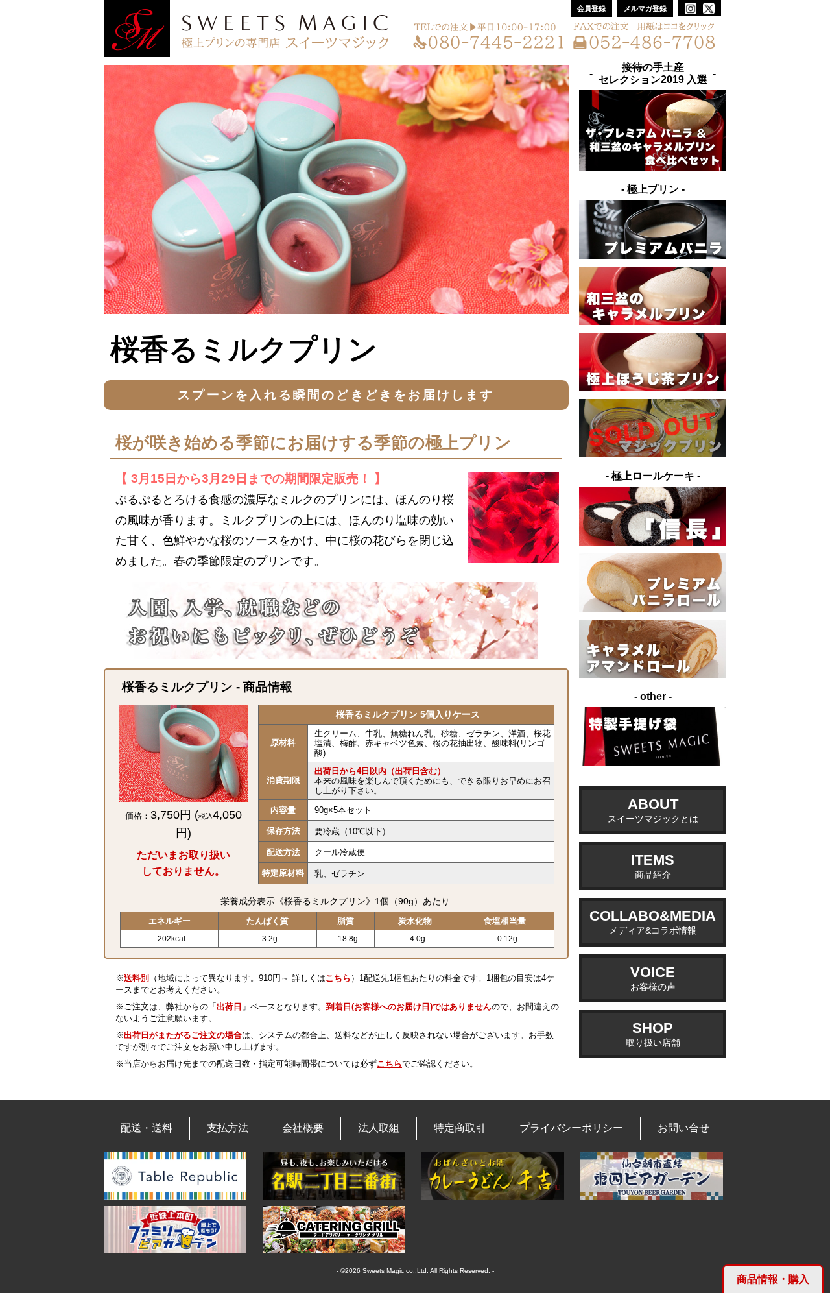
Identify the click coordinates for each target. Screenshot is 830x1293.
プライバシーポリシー (571, 1127)
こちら (338, 978)
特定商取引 (460, 1127)
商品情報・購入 (773, 1279)
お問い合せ (683, 1127)
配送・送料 (146, 1127)
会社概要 (303, 1127)
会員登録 (591, 8)
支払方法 (227, 1127)
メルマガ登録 (645, 8)
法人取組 (378, 1127)
